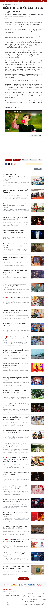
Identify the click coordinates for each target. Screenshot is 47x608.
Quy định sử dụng (31, 589)
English (23, 0)
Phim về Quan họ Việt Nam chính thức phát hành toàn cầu (15, 324)
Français (26, 0)
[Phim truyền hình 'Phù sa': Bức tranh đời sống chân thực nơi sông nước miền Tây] (37, 247)
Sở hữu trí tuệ (24, 589)
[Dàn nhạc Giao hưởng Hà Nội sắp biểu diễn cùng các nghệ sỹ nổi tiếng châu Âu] (37, 529)
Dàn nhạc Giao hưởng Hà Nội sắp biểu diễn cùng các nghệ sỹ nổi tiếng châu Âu (15, 527)
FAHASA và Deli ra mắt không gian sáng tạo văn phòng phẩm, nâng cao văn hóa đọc (16, 338)
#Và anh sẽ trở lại (17, 159)
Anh (41, 159)
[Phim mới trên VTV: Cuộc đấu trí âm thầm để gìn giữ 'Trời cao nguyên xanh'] (37, 394)
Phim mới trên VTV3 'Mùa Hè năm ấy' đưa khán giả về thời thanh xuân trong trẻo (16, 351)
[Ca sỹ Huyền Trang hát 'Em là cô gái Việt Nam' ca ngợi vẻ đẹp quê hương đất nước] (37, 447)
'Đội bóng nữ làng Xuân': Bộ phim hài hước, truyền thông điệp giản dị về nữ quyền (15, 204)
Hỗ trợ (40, 589)
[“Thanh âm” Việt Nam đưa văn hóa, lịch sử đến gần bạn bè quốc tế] (37, 194)
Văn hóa (5, 4)
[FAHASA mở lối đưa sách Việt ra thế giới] (37, 301)
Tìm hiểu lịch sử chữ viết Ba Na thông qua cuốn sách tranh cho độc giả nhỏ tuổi (16, 431)
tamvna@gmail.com (26, 598)
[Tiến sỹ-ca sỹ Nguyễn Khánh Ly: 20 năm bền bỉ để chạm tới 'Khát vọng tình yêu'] (37, 380)
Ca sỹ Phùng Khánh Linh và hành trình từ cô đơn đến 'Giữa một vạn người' (15, 271)
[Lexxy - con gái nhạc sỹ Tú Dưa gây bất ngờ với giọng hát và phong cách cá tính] (37, 503)
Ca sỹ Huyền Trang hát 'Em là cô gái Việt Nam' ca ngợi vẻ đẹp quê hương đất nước (15, 445)
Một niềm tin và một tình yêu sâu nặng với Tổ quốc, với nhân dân (15, 513)
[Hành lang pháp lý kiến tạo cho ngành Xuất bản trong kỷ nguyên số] (37, 180)
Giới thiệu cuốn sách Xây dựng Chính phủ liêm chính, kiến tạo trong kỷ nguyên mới (16, 487)
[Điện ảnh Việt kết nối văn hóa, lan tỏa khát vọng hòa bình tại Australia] (37, 407)
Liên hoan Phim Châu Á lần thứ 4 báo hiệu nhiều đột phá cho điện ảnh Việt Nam (16, 418)
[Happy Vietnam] (10, 585)
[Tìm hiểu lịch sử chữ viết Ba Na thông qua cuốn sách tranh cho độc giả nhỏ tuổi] (37, 434)
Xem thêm (23, 578)
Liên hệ (41, 591)
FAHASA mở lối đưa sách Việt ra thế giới (18, 297)
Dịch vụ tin (31, 591)
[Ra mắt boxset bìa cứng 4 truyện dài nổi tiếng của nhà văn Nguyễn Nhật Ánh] (37, 543)
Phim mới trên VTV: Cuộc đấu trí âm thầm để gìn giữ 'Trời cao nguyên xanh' (15, 391)
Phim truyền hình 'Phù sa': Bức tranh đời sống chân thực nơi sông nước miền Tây (15, 245)
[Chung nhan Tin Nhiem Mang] (12, 603)
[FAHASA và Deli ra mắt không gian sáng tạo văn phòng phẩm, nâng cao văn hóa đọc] (37, 340)
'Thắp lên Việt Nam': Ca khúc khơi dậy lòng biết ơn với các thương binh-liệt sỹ (16, 311)
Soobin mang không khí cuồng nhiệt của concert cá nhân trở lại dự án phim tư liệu (14, 231)
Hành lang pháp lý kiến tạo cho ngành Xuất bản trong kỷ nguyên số (16, 178)
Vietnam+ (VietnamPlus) (11, 1)
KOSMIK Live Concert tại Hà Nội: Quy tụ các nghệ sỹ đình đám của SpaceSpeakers (15, 554)
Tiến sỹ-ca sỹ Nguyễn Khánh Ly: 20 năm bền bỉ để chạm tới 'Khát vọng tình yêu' (16, 378)
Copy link (15, 164)
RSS (37, 589)
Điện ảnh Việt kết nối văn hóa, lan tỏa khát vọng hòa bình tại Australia (16, 405)
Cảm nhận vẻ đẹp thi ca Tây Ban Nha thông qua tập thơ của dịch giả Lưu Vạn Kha (16, 567)
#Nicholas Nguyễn (33, 159)
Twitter (9, 164)
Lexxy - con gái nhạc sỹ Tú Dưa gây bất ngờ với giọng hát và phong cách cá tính (16, 500)
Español (30, 0)
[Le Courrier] (36, 585)
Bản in (12, 164)
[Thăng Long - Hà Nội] (39, 1)
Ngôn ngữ (44, 589)
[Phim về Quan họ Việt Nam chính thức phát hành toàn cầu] (37, 327)
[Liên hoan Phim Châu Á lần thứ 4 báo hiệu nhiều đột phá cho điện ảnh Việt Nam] (37, 420)
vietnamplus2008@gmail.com (30, 601)
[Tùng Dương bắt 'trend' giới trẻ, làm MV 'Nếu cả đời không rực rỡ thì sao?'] (37, 367)
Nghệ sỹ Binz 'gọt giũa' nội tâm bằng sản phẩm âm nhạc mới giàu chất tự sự (16, 473)
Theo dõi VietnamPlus (31, 164)
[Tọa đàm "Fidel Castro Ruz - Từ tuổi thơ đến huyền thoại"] (37, 261)
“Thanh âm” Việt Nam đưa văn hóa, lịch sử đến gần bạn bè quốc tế (15, 191)
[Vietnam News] (27, 585)
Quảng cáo (36, 591)
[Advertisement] (23, 146)
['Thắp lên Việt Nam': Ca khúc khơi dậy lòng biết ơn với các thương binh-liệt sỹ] (37, 313)
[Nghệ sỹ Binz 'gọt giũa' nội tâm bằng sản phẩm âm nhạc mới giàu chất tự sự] (37, 476)
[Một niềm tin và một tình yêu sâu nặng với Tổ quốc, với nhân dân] (37, 516)
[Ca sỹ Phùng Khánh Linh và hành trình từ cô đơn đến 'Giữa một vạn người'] (37, 274)
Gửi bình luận (37, 168)
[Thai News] (4, 585)
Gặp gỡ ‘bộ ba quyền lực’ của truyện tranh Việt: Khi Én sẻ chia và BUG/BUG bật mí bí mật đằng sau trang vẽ (15, 459)
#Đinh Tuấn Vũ (25, 159)
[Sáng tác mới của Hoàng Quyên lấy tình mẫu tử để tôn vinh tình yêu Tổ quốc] (37, 220)
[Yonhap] (19, 585)
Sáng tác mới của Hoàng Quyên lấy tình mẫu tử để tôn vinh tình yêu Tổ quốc (16, 218)
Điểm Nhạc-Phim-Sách (13, 4)
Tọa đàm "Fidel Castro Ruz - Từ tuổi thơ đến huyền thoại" (15, 258)
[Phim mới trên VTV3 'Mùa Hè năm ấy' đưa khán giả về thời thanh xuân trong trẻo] (37, 354)
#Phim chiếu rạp (8, 159)
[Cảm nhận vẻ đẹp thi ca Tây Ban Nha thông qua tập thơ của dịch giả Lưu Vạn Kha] (37, 570)
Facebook (6, 164)
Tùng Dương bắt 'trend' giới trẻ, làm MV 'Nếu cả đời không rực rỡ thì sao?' (16, 364)
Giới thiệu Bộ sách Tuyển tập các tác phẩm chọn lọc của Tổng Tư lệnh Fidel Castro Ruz (15, 285)
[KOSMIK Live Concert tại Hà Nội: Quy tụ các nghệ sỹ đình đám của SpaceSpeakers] (37, 556)
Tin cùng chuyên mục (10, 174)
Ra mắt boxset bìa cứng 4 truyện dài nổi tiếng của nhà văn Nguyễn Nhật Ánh (16, 540)
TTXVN (27, 591)
